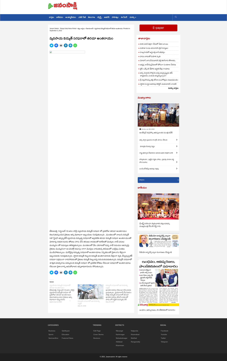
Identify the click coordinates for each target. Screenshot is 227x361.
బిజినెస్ (106, 17)
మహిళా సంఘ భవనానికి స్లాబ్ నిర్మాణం (154, 48)
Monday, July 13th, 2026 (148, 129)
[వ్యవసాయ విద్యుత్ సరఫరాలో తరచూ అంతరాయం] (64, 294)
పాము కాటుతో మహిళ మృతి (150, 56)
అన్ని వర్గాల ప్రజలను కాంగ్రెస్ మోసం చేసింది (153, 140)
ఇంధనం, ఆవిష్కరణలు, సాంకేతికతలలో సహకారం (157, 310)
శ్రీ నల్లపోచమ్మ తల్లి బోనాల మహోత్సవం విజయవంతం (159, 80)
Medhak (134, 338)
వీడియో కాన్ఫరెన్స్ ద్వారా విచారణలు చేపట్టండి (156, 252)
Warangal (119, 331)
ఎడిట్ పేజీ (82, 17)
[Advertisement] (136, 6)
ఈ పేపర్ (124, 17)
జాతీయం (59, 17)
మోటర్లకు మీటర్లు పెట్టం (147, 146)
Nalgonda (134, 331)
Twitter (163, 338)
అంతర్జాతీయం (70, 17)
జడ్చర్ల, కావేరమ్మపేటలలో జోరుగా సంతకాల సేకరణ (158, 65)
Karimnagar (120, 334)
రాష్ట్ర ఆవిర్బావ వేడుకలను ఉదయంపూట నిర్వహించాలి (156, 153)
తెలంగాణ (91, 17)
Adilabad (119, 342)
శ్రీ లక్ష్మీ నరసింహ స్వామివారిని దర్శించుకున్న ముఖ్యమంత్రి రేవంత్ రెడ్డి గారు (155, 225)
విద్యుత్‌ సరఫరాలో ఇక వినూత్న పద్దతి (89, 302)
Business (51, 331)
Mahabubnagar (121, 338)
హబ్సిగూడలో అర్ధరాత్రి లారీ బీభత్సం (152, 52)
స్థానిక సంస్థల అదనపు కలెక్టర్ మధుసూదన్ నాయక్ (158, 84)
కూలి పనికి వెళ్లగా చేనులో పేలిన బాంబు (154, 44)
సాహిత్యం (115, 17)
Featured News (67, 338)
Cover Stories (98, 334)
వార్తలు (51, 17)
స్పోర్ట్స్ (99, 17)
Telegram (164, 342)
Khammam (120, 345)
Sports (50, 334)
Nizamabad (135, 334)
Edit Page (97, 331)
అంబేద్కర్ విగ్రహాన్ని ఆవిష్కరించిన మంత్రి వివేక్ (156, 133)
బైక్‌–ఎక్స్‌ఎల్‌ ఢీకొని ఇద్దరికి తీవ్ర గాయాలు (155, 69)
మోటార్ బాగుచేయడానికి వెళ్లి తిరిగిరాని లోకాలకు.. (158, 60)
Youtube (164, 334)
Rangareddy (135, 342)
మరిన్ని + (133, 17)
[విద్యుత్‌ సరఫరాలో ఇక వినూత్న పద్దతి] (91, 292)
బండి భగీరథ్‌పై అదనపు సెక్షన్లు (149, 169)
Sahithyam (66, 331)
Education (65, 334)
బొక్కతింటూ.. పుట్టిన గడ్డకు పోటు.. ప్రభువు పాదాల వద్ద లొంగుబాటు (157, 161)
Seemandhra (53, 338)
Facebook (164, 331)
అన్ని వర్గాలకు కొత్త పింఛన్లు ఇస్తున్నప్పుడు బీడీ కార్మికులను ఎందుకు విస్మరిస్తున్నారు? (156, 75)
